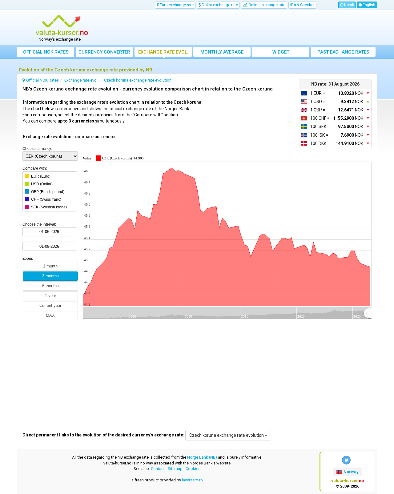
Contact (158, 468)
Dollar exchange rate (219, 4)
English (368, 5)
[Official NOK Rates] (61, 25)
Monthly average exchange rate (221, 53)
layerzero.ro (192, 480)
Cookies (193, 468)
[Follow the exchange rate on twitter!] (346, 460)
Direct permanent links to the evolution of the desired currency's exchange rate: (103, 434)
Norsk (348, 5)
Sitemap (175, 468)
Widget (280, 52)
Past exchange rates (343, 52)
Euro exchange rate (176, 4)
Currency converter (104, 52)
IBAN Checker (302, 4)
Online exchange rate (266, 4)
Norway (351, 471)
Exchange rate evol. (163, 52)
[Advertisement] (242, 28)
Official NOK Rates (45, 52)
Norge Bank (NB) (202, 457)
